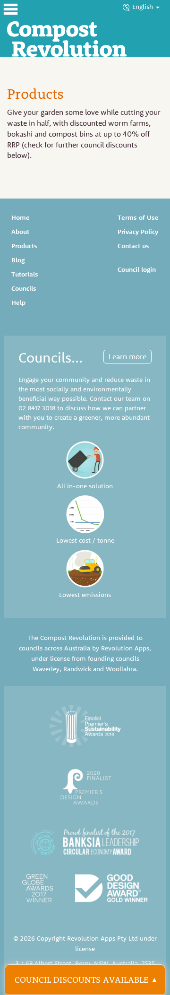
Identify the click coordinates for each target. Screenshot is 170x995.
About (20, 231)
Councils (23, 288)
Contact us (133, 246)
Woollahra (121, 669)
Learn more (127, 356)
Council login (137, 269)
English (143, 6)
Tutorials (24, 274)
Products (24, 246)
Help (18, 302)
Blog (18, 260)
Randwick (77, 669)
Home (20, 217)
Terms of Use (138, 217)
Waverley (46, 669)
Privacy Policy (138, 231)
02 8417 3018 (36, 408)
